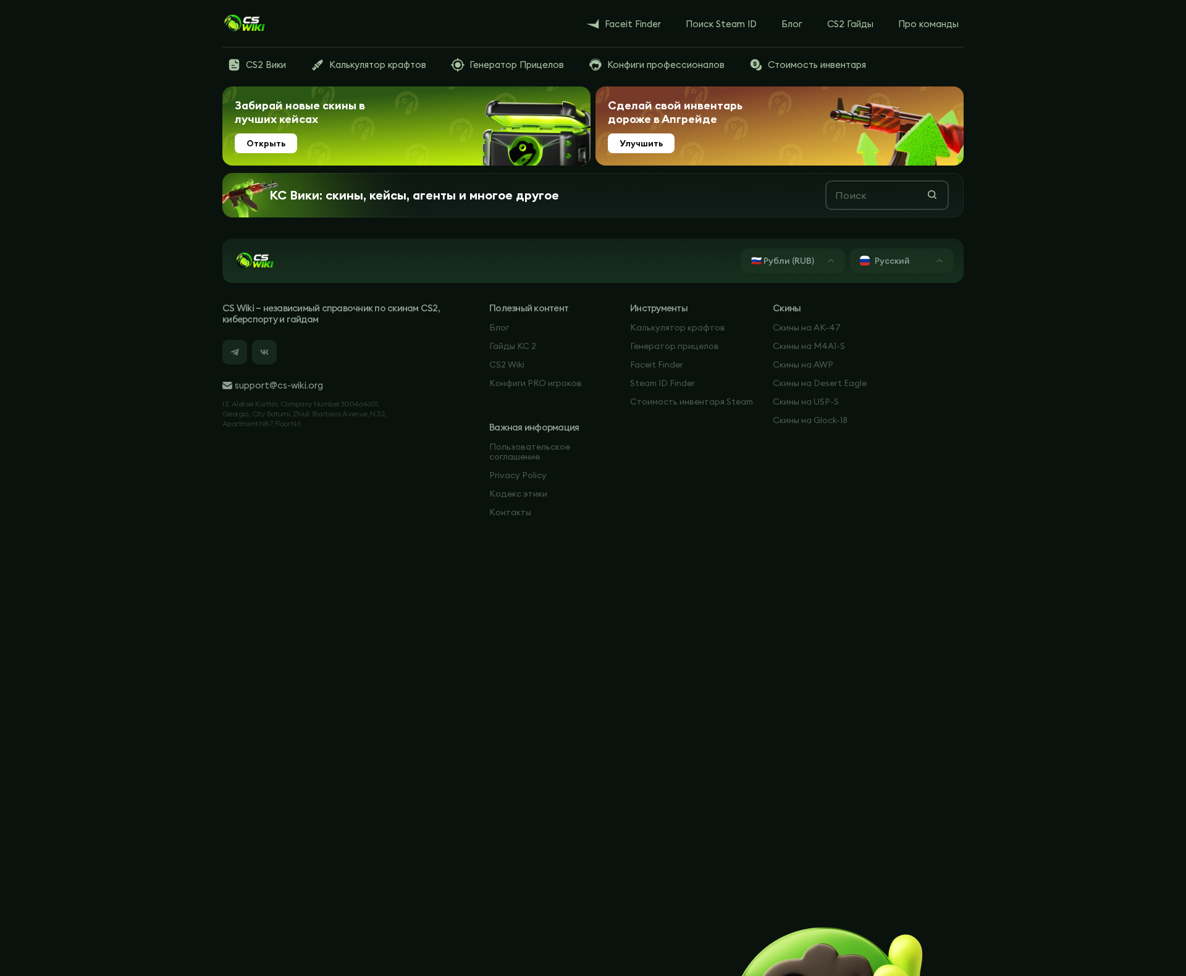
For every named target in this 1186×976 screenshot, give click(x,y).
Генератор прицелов (674, 345)
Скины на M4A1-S (809, 345)
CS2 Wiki (506, 364)
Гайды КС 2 (512, 345)
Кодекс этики (518, 493)
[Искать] (932, 194)
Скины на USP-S (806, 401)
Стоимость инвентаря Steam (691, 401)
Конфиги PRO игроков (535, 383)
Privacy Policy (518, 475)
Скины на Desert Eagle (820, 383)
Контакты (510, 512)
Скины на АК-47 (807, 327)
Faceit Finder (656, 364)
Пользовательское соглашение (529, 451)
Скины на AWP (803, 364)
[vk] (264, 352)
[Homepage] (244, 23)
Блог (499, 327)
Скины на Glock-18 (810, 420)
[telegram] (234, 352)
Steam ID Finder (662, 383)
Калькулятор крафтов (677, 327)
